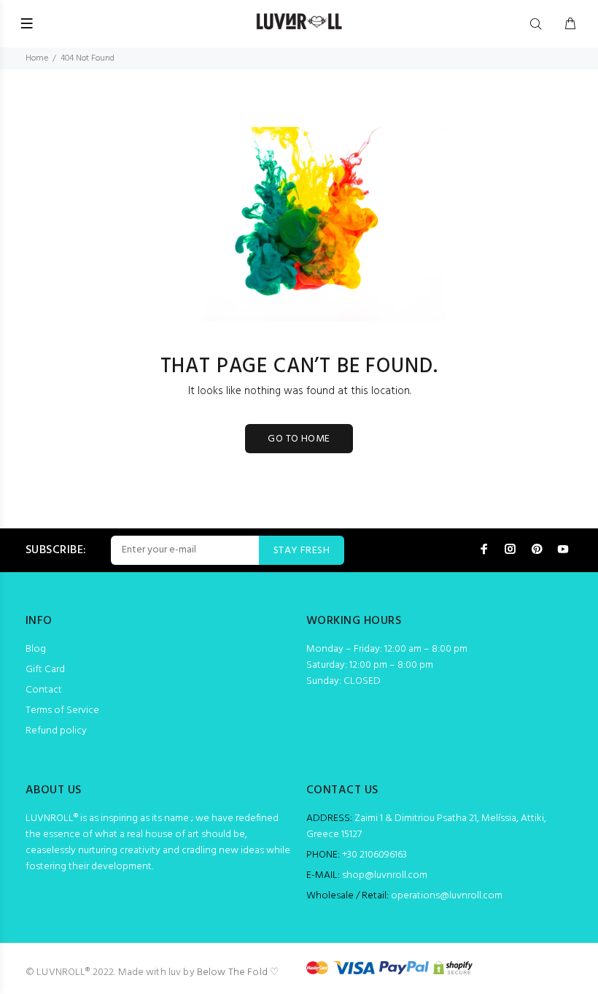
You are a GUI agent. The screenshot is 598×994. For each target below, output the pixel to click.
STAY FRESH (301, 550)
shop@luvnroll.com (384, 875)
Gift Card (45, 669)
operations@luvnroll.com (446, 895)
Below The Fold (232, 972)
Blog (36, 649)
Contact (44, 690)
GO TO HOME (299, 439)
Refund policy (56, 731)
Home (37, 58)
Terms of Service (62, 710)
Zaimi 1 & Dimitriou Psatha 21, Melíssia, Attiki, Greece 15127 (426, 826)
